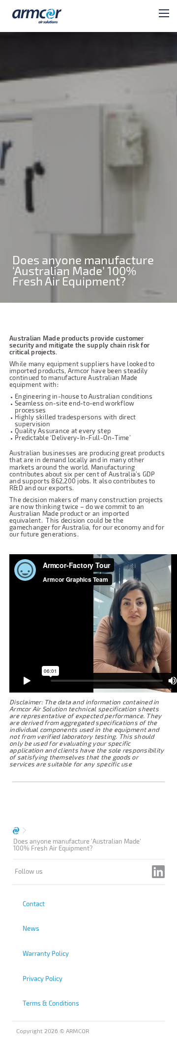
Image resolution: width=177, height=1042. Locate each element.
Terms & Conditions (51, 1003)
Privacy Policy (42, 978)
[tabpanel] (88, 167)
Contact (34, 904)
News (31, 928)
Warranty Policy (46, 953)
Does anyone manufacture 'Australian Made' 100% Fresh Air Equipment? (77, 844)
